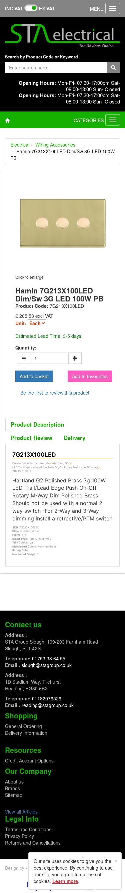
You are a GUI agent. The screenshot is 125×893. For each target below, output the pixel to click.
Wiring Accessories (55, 144)
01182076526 (46, 698)
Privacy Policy (19, 836)
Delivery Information (26, 732)
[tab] (37, 424)
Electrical (19, 144)
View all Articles (21, 811)
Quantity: (26, 347)
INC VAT (14, 8)
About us (14, 781)
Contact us (23, 624)
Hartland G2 (61, 463)
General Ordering (23, 726)
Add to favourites (90, 376)
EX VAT (47, 8)
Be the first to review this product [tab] (54, 392)
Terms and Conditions (28, 829)
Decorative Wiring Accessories (31, 463)
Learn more (65, 881)
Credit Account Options (29, 760)
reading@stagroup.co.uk (48, 705)
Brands (12, 788)
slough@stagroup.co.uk (47, 665)
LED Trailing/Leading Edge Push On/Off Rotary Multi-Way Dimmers (55, 467)
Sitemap (13, 795)
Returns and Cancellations (33, 842)
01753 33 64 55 (48, 658)
